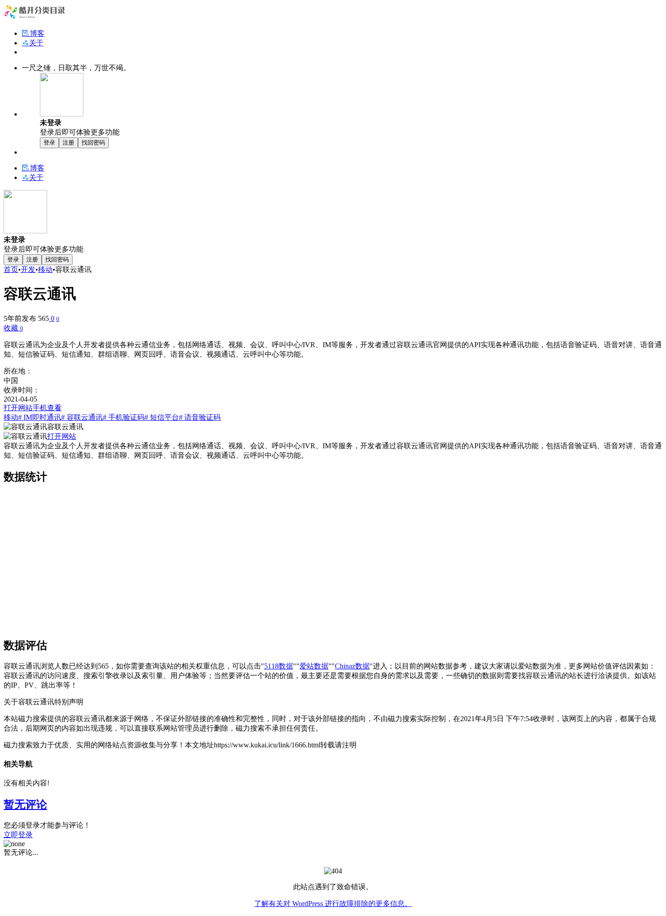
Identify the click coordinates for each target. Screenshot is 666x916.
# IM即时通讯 (39, 417)
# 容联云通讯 (82, 417)
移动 (45, 269)
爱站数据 (313, 666)
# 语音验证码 (200, 417)
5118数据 (278, 666)
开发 (28, 269)
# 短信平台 (162, 417)
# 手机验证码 (124, 417)
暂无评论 (25, 804)
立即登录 (18, 834)
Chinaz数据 (352, 666)
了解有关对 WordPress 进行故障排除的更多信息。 (333, 903)
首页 (11, 269)
